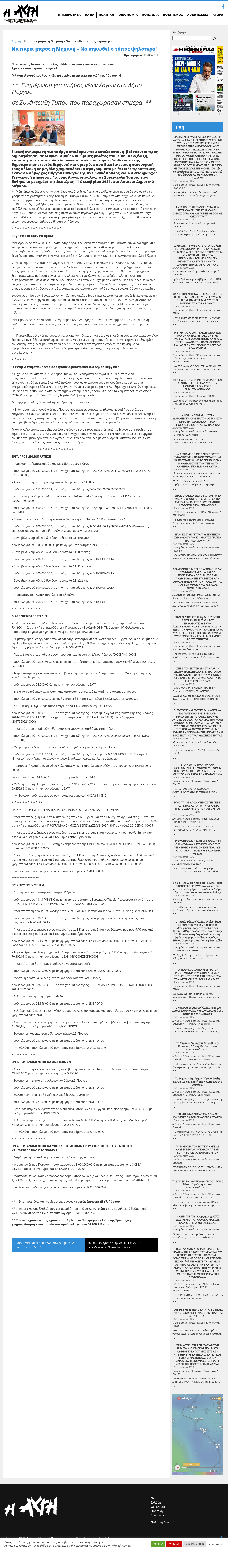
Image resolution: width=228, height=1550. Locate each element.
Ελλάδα (156, 1502)
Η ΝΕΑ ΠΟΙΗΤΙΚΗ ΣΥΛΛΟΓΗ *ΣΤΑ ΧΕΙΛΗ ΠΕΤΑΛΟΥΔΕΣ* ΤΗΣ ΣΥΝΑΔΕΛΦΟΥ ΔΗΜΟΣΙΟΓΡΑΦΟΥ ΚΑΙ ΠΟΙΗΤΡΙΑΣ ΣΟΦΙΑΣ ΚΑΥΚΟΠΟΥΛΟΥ (197, 211)
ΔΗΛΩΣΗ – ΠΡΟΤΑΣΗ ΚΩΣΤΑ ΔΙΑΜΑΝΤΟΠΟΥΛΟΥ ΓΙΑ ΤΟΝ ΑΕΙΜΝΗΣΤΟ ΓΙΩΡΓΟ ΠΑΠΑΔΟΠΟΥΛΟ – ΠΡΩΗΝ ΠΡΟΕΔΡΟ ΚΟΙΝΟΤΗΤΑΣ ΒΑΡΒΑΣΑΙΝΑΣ (197, 420)
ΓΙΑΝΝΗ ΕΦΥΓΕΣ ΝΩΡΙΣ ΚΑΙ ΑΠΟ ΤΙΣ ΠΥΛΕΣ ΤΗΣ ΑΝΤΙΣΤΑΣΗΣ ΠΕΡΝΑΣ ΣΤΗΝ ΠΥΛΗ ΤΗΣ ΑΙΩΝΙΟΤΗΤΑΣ (197, 1312)
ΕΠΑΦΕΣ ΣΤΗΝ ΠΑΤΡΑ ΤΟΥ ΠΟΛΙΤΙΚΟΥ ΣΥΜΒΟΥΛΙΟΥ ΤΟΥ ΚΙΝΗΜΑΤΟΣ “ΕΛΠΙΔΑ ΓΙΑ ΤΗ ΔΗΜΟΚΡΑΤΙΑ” (197, 537)
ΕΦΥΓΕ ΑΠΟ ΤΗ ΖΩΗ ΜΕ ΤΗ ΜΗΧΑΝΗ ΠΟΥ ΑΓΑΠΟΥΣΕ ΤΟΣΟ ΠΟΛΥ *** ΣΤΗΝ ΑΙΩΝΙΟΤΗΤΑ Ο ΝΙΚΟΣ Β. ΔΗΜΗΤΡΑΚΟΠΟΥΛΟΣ (197, 384)
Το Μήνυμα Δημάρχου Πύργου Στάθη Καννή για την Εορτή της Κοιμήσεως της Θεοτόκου (197, 1081)
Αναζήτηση (180, 32)
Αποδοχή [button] (158, 1543)
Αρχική (16, 41)
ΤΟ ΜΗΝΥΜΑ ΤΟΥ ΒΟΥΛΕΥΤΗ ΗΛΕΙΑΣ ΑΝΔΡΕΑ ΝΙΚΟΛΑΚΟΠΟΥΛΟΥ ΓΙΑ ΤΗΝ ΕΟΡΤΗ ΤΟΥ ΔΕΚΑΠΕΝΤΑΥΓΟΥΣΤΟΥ (197, 1149)
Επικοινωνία (159, 1515)
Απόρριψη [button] (174, 1543)
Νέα (153, 1498)
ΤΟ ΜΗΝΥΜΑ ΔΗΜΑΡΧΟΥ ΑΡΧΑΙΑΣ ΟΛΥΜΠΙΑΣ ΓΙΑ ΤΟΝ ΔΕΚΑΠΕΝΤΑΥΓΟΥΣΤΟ (197, 1116)
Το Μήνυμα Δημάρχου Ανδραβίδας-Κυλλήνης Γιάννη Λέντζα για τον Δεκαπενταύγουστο (197, 1046)
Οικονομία (158, 1507)
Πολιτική (157, 1511)
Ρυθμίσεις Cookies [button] (194, 1543)
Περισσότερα (215, 1544)
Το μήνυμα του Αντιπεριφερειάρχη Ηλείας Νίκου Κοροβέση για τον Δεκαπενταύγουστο (197, 1184)
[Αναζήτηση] (214, 38)
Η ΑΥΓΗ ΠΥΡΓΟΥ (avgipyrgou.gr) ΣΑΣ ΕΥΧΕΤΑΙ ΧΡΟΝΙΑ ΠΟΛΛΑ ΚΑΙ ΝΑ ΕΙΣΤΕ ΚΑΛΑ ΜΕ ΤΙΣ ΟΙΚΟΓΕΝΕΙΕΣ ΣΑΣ (197, 1219)
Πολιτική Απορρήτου (165, 1522)
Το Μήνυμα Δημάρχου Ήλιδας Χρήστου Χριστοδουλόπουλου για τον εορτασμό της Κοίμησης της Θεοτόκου (197, 1010)
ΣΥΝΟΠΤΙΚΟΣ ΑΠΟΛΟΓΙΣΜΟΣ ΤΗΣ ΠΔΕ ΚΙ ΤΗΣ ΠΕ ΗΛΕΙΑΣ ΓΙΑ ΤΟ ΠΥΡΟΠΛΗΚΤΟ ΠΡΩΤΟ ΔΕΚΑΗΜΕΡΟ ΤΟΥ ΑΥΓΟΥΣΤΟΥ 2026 (198, 807)
